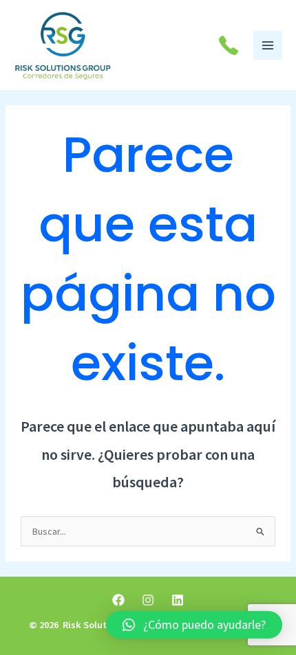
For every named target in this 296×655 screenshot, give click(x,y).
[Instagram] (148, 600)
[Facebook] (118, 600)
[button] (194, 625)
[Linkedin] (177, 600)
